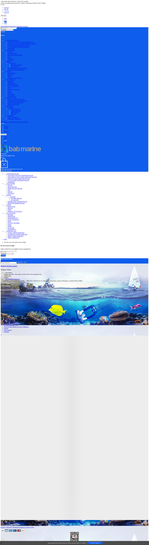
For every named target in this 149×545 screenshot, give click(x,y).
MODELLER (14, 112)
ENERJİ (7, 62)
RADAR (10, 58)
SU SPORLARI (9, 80)
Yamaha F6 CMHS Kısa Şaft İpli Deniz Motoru (14, 523)
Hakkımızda (7, 318)
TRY (5, 22)
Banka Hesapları (9, 320)
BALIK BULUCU (12, 53)
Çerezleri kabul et (95, 543)
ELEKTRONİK (9, 50)
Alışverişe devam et (6, 170)
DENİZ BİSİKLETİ (13, 84)
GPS (9, 57)
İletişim (6, 328)
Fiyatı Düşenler (8, 305)
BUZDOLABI (11, 73)
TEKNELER (9, 116)
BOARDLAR (11, 83)
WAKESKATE (12, 96)
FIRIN (9, 76)
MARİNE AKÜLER (16, 65)
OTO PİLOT (11, 60)
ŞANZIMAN (11, 48)
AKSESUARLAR (16, 111)
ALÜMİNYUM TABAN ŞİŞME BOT (18, 101)
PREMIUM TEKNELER (14, 119)
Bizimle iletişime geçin (9, 266)
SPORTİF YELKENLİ (14, 89)
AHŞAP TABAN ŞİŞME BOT (16, 99)
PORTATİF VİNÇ (14, 109)
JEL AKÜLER (15, 66)
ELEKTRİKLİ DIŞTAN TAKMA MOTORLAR (20, 42)
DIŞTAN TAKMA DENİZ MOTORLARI (19, 45)
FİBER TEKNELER (13, 117)
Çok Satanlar (8, 308)
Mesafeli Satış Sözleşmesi (12, 323)
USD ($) (6, 12)
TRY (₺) (6, 11)
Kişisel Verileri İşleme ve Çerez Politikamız (16, 327)
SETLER (13, 114)
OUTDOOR (8, 106)
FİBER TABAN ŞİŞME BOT (16, 102)
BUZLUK (10, 75)
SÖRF (9, 88)
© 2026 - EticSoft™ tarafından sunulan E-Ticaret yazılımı (17, 527)
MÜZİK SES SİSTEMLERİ (15, 55)
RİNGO (10, 93)
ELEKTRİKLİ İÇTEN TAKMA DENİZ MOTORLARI (22, 43)
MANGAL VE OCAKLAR (15, 78)
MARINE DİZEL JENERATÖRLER (17, 68)
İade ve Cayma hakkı (10, 322)
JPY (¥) (6, 9)
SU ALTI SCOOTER (13, 86)
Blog (5, 239)
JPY (5, 20)
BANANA (10, 81)
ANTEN (10, 52)
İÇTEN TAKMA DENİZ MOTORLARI (18, 47)
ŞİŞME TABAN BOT (13, 104)
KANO (9, 91)
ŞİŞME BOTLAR (10, 98)
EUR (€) (6, 8)
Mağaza (6, 332)
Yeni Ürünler (7, 307)
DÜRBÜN (10, 107)
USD (5, 23)
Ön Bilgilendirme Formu (11, 325)
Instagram (7, 287)
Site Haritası (8, 330)
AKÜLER (11, 63)
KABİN (7, 71)
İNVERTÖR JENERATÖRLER (16, 70)
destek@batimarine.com (12, 279)
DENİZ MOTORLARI (11, 40)
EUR (5, 18)
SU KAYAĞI (11, 94)
